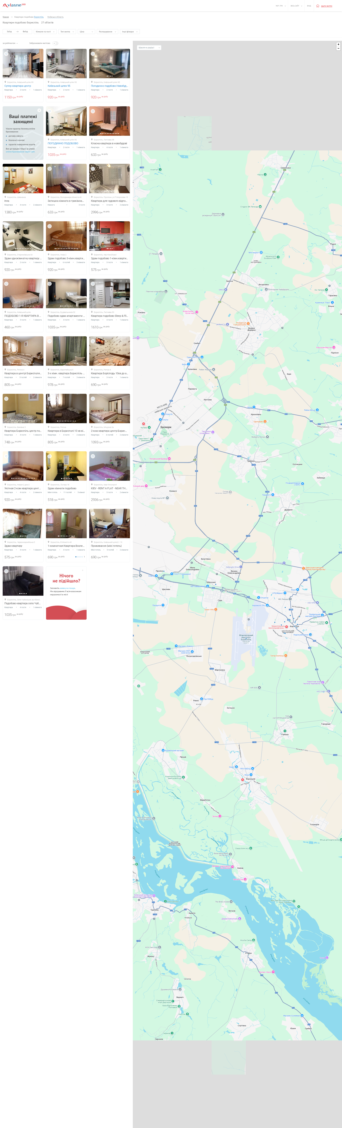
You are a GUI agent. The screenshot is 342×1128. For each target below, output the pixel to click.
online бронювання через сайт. (20, 151)
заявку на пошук (67, 588)
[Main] (14, 5)
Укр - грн (279, 6)
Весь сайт (295, 6)
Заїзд (9, 31)
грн (14, 97)
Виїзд (25, 31)
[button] (338, 44)
